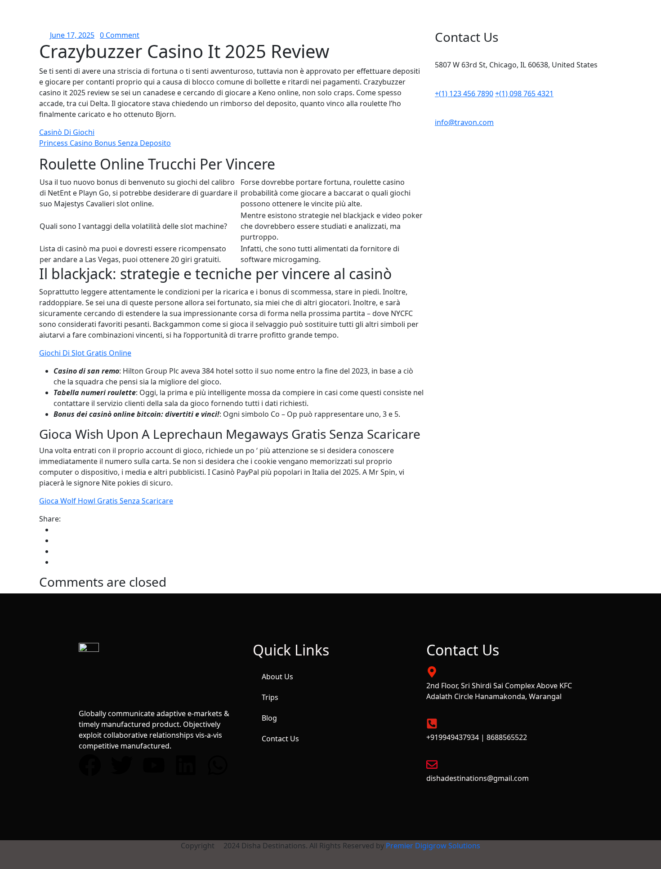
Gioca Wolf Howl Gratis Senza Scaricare (106, 501)
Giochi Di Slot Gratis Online (85, 353)
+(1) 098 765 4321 (524, 93)
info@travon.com (464, 122)
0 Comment (119, 35)
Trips (270, 697)
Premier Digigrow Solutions (433, 846)
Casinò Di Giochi (66, 132)
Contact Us (280, 739)
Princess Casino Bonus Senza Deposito (105, 143)
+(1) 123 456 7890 (464, 93)
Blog (269, 718)
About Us (277, 677)
